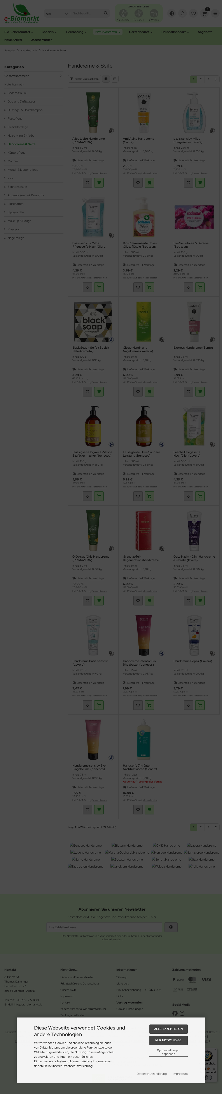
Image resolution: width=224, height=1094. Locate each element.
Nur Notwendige (168, 1040)
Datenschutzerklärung (152, 1074)
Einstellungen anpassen (170, 1052)
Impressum (180, 1074)
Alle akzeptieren (168, 1029)
